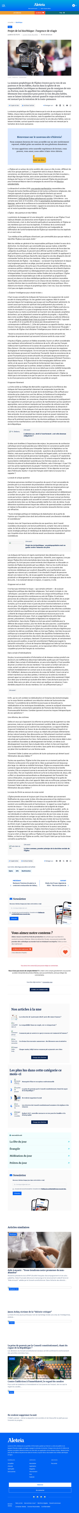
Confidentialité (45, 1506)
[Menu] (14, 5)
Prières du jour (18, 1162)
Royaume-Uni (14, 1289)
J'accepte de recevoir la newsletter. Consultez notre (28, 913)
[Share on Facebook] (56, 105)
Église (11, 871)
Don (30, 1474)
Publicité (31, 1477)
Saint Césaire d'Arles (46, 8)
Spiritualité (11, 1469)
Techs (11, 1392)
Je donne (39, 13)
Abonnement (33, 1471)
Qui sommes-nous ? (30, 1503)
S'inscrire (14, 918)
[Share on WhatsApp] (70, 105)
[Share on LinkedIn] (60, 105)
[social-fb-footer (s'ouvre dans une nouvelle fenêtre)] (38, 1497)
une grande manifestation (41, 188)
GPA (17, 871)
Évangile (15, 1148)
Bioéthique (19, 22)
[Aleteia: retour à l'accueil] (39, 4)
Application (32, 1466)
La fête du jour (18, 1141)
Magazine (32, 1469)
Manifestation (26, 871)
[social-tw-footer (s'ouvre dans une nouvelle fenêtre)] (41, 1497)
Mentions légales (43, 1503)
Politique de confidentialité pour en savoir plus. (28, 913)
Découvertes (11, 1471)
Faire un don (39, 160)
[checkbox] (10, 912)
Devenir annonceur (55, 1503)
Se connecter (40, 1490)
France (12, 1323)
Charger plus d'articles (39, 1057)
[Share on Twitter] (63, 105)
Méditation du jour (21, 1155)
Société (12, 1359)
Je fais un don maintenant (21, 949)
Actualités (10, 22)
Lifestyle (10, 1466)
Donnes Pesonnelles (33, 1506)
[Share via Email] (67, 105)
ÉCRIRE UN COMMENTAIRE (39, 990)
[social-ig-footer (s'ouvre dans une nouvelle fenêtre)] (45, 1497)
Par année (54, 1463)
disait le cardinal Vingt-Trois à (30, 319)
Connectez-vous (47, 982)
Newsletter (32, 1463)
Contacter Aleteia (20, 1506)
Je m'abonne (17, 13)
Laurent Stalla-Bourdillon (30, 35)
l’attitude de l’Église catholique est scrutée (35, 198)
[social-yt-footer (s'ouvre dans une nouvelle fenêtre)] (34, 1497)
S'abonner (40, 1485)
